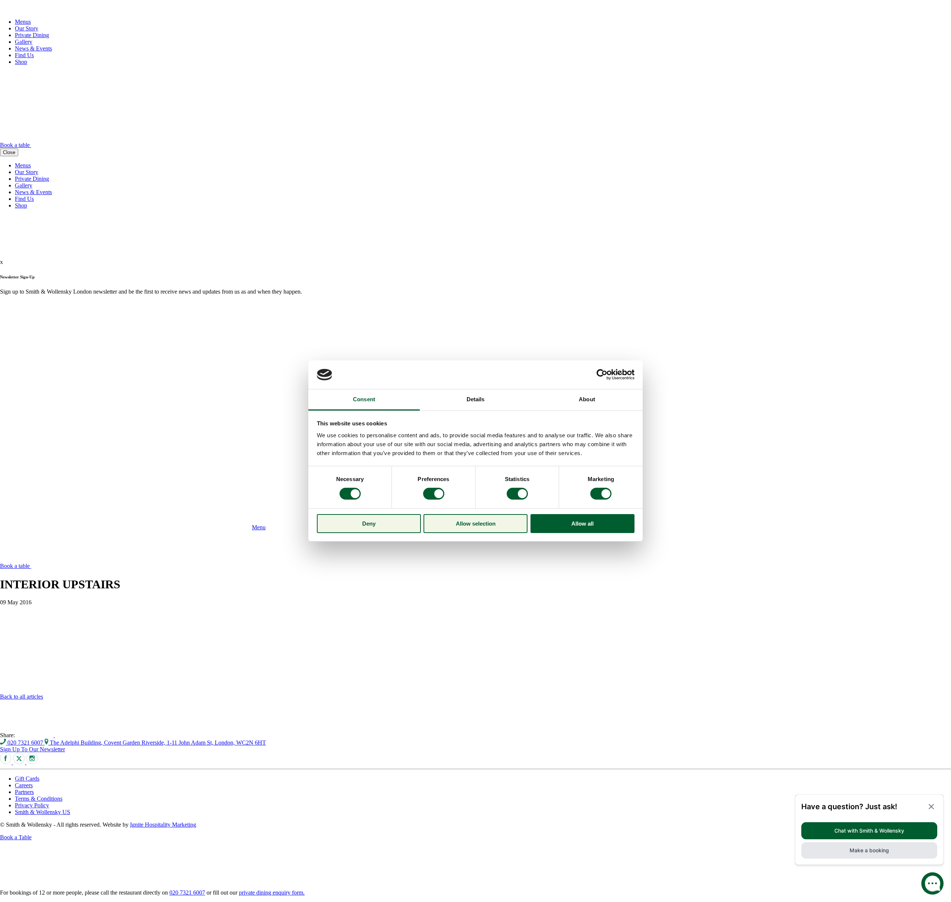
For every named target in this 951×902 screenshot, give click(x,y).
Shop (21, 62)
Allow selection (476, 523)
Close (9, 152)
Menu (259, 527)
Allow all (582, 523)
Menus (23, 22)
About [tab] (587, 399)
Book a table (15, 145)
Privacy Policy (32, 805)
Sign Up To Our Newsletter (32, 749)
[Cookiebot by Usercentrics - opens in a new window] (601, 374)
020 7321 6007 (25, 742)
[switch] (433, 494)
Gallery (23, 42)
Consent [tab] (364, 399)
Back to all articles (21, 696)
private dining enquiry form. (272, 892)
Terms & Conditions (38, 798)
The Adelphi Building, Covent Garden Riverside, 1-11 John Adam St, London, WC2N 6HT (157, 742)
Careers (24, 785)
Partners (24, 792)
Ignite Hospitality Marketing (163, 824)
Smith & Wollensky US (42, 812)
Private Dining (32, 35)
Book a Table (16, 837)
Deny (369, 523)
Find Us (24, 55)
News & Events (33, 48)
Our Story (26, 28)
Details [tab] (476, 399)
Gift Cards (27, 778)
